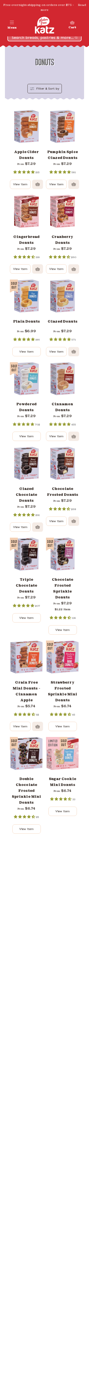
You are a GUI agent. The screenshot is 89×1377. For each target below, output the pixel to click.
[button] (12, 25)
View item (20, 184)
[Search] (76, 37)
